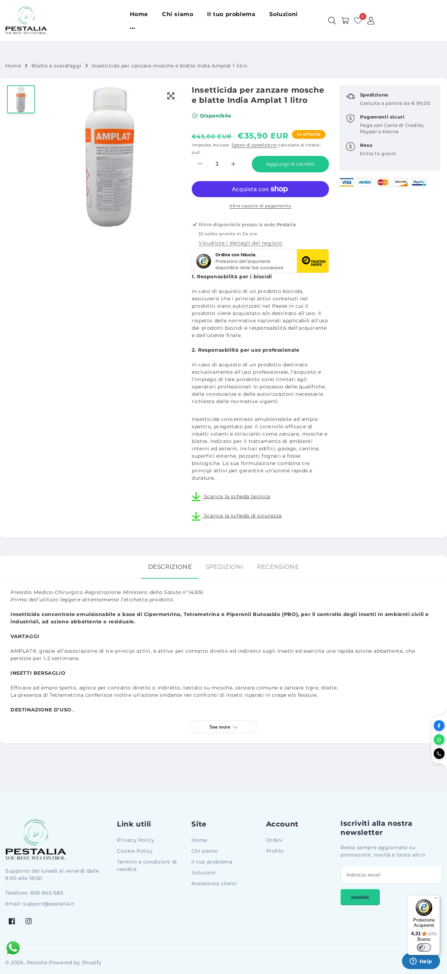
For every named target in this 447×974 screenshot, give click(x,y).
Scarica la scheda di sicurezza (242, 516)
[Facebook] (439, 725)
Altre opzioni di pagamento (260, 205)
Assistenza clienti (214, 883)
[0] (358, 20)
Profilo (275, 851)
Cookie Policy (135, 851)
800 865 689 (47, 893)
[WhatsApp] (439, 739)
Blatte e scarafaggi (56, 66)
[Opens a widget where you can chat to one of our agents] (421, 962)
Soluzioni (203, 872)
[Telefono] (439, 753)
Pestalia (37, 962)
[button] (345, 20)
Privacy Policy (135, 840)
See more (220, 727)
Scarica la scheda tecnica (236, 496)
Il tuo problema (211, 862)
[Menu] (436, 899)
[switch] (424, 947)
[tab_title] (170, 567)
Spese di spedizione (254, 145)
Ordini (274, 840)
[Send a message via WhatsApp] (13, 948)
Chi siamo (204, 851)
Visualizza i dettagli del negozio (241, 243)
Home (13, 66)
